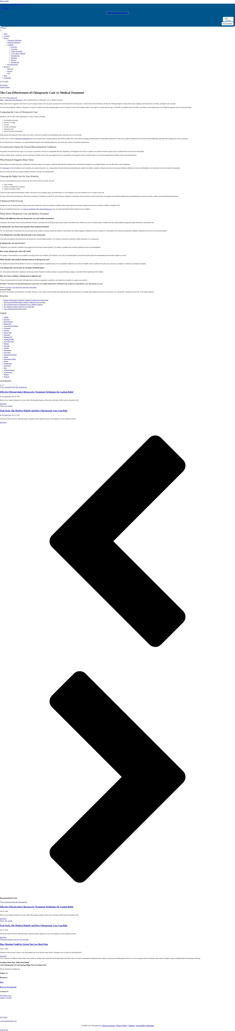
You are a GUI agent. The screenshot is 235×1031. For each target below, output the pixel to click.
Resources (7, 67)
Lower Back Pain (17, 287)
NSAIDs (6, 348)
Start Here (7, 36)
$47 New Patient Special (117, 13)
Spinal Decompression (13, 42)
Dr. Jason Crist (13, 98)
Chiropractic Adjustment (14, 40)
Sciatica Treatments (16, 51)
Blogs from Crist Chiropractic (13, 100)
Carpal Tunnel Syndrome (11, 326)
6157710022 (5, 8)
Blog (2, 982)
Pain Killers (33, 287)
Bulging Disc (7, 324)
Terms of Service (108, 1025)
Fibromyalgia (7, 333)
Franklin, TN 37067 (6, 998)
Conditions (10, 45)
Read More (3, 404)
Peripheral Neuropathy (10, 355)
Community (7, 328)
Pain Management (12, 64)
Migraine (6, 344)
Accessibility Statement (145, 1025)
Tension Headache (9, 370)
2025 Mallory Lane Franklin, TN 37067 (13, 5)
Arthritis (6, 317)
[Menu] (0, 30)
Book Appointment (228, 23)
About (5, 34)
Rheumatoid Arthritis (10, 359)
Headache (14, 58)
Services (6, 38)
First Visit (10, 69)
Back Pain (14, 47)
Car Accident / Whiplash (18, 53)
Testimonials (7, 78)
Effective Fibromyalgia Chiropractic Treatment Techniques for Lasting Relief (26, 300)
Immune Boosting (9, 339)
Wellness (6, 374)
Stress (5, 368)
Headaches (7, 335)
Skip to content (4, 1)
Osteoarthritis (7, 350)
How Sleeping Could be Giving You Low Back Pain (19, 307)
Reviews (9, 71)
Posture (6, 357)
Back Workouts (8, 321)
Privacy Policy (121, 1025)
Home (2, 100)
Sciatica (6, 361)
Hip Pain (13, 60)
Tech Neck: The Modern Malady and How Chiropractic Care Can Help (24, 302)
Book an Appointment (8, 987)
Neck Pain (14, 49)
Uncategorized (8, 372)
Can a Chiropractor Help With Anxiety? (15, 309)
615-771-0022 (4, 81)
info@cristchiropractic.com (8, 1021)
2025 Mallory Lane (5, 995)
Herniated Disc (15, 56)
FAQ (8, 73)
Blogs (5, 75)
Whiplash (6, 377)
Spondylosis (7, 366)
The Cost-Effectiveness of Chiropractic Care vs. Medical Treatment (23, 304)
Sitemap (132, 1025)
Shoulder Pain (15, 62)
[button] (117, 541)
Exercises (8, 287)
